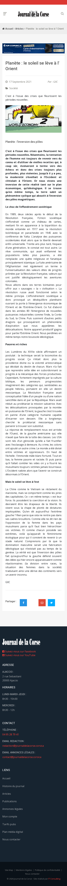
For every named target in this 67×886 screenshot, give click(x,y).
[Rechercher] (62, 13)
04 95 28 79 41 (10, 734)
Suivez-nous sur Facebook (20, 651)
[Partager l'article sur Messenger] (32, 600)
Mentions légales (24, 870)
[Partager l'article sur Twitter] (51, 602)
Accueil (9, 29)
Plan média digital (12, 832)
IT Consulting (54, 878)
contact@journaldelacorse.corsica (21, 757)
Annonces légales (12, 809)
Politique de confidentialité (47, 870)
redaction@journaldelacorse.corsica (23, 745)
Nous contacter (11, 839)
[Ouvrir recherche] (5, 14)
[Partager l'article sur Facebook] (23, 602)
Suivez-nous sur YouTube (20, 655)
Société (13, 88)
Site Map (9, 870)
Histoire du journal (13, 786)
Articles (19, 29)
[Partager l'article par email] (42, 602)
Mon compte (9, 816)
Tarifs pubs (9, 824)
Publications (9, 801)
